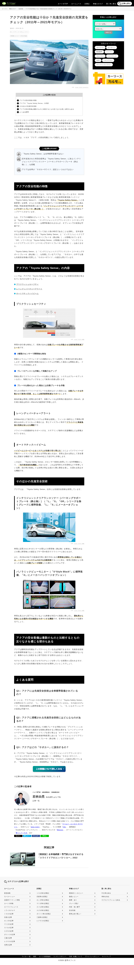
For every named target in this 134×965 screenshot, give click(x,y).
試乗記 (87, 4)
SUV (98, 60)
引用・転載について (75, 956)
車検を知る (105, 896)
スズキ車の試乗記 (43, 910)
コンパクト (25, 32)
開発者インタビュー (76, 893)
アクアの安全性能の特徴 (28, 100)
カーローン (111, 47)
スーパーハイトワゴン (104, 64)
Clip (64, 827)
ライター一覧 (26, 956)
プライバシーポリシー (92, 956)
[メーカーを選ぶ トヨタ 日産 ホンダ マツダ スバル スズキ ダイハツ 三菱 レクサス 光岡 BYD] (105, 24)
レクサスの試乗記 (43, 921)
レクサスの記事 (9, 941)
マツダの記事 (9, 924)
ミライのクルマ (9, 910)
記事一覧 (36, 801)
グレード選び (73, 903)
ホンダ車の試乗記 (43, 900)
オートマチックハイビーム (27, 294)
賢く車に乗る (111, 4)
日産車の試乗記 (42, 896)
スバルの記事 (9, 927)
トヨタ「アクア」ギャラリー (81, 87)
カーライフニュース (11, 907)
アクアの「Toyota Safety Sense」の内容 (34, 103)
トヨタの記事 (9, 914)
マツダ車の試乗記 (43, 903)
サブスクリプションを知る (111, 900)
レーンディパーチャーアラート (29, 289)
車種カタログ (98, 4)
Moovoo (60, 830)
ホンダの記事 (9, 921)
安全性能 (24, 36)
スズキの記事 (9, 931)
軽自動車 (99, 52)
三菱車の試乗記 (42, 917)
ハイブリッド (15, 32)
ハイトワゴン (108, 60)
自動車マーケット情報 (12, 900)
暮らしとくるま (21, 833)
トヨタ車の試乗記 (43, 893)
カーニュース (76, 4)
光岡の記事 (8, 945)
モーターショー (9, 896)
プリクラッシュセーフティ (27, 284)
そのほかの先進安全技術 (28, 106)
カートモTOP (63, 4)
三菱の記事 (8, 938)
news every (35, 827)
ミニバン (109, 52)
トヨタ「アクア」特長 (79, 339)
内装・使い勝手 (74, 907)
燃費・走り (73, 900)
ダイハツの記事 (9, 934)
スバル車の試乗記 (43, 907)
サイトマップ (106, 956)
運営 (34, 956)
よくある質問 (24, 112)
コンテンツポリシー (59, 956)
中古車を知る (106, 893)
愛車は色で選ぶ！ (75, 914)
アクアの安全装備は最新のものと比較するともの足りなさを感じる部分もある (46, 109)
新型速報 (7, 893)
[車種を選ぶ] (108, 29)
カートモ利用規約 (45, 956)
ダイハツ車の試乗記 (44, 914)
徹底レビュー (73, 896)
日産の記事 (8, 917)
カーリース (100, 47)
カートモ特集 (9, 903)
